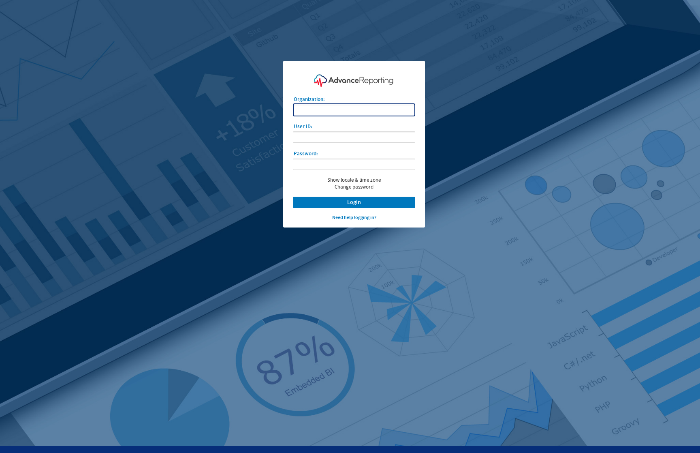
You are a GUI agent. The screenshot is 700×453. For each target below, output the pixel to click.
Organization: (309, 99)
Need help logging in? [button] (354, 217)
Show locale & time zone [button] (354, 179)
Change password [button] (354, 186)
